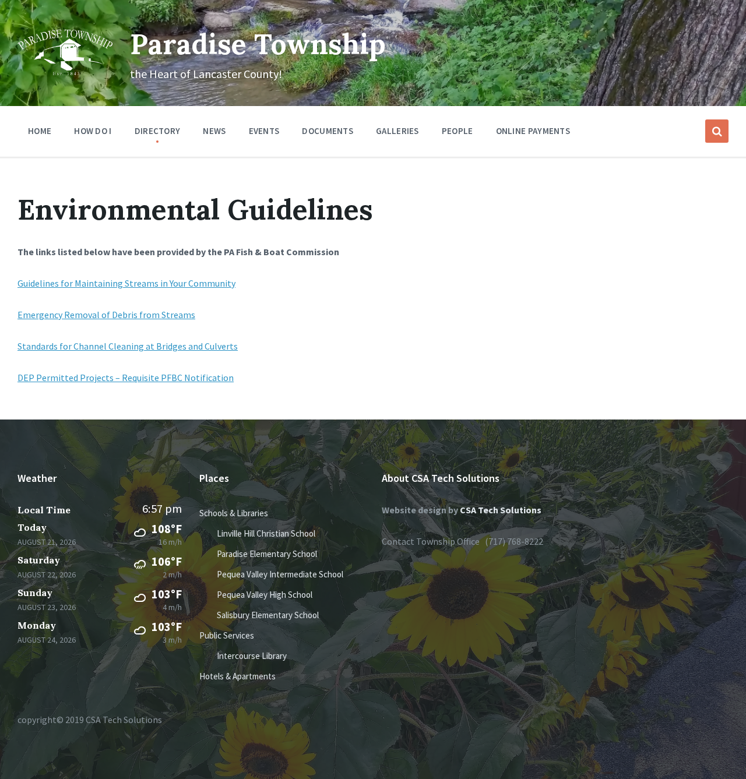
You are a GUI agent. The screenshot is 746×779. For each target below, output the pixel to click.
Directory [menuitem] (158, 130)
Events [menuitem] (264, 130)
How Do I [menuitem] (92, 130)
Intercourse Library (252, 655)
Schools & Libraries (233, 513)
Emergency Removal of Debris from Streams (106, 314)
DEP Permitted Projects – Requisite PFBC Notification (125, 377)
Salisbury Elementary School (268, 615)
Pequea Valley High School (264, 594)
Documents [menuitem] (327, 130)
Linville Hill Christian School (266, 533)
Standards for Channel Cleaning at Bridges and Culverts (127, 346)
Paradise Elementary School (267, 553)
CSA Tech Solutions (500, 510)
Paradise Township (258, 44)
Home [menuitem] (39, 130)
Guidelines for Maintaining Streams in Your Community (126, 283)
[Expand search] (717, 131)
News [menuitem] (214, 130)
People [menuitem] (457, 130)
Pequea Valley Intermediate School (280, 574)
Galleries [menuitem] (397, 130)
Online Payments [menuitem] (533, 130)
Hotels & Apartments (237, 676)
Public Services (226, 635)
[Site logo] (64, 71)
